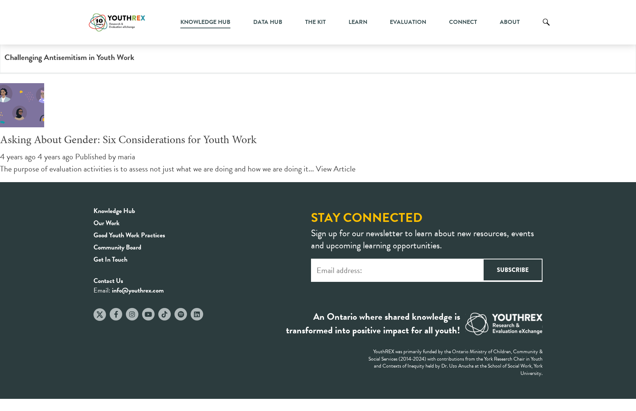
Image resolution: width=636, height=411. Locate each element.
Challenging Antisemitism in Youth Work (69, 57)
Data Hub (267, 22)
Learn (358, 22)
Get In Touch (110, 259)
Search (546, 27)
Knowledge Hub (205, 22)
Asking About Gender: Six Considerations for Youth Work (128, 140)
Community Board (117, 247)
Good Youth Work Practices (129, 235)
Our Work (106, 223)
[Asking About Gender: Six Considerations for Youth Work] (22, 121)
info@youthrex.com (138, 290)
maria (126, 156)
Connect (463, 22)
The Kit (315, 22)
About (510, 22)
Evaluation (408, 22)
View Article (336, 169)
